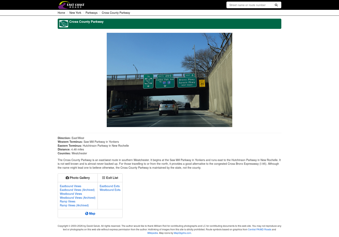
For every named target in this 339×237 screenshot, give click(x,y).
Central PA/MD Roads (259, 229)
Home (61, 13)
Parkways (92, 13)
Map (91, 213)
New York (75, 13)
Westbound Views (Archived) (78, 197)
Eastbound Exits (110, 186)
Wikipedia (152, 232)
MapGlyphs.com (182, 232)
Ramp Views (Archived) (74, 205)
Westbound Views (71, 194)
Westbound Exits (110, 190)
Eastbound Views (70, 186)
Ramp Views (67, 201)
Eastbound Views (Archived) (77, 190)
